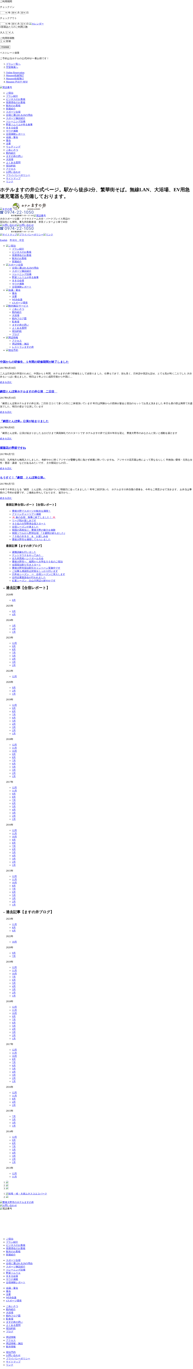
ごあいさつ (12, 150)
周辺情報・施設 (20, 344)
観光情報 (11, 1346)
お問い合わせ (13, 172)
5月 (14, 656)
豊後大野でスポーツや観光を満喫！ (31, 511)
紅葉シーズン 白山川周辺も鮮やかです (33, 580)
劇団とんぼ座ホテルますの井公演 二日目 (28, 391)
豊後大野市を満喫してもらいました (31, 539)
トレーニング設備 (15, 121)
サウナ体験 (12, 131)
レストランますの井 (23, 347)
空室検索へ (12, 67)
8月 (14, 600)
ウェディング (13, 146)
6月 (14, 717)
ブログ (15, 334)
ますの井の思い (14, 156)
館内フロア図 (19, 318)
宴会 (8, 140)
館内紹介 (11, 153)
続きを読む (6, 382)
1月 (14, 632)
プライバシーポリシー (18, 175)
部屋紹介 (11, 108)
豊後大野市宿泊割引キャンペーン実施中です (36, 568)
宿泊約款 (11, 165)
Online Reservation (15, 72)
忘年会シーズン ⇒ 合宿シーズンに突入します (38, 574)
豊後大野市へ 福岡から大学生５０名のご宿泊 (37, 561)
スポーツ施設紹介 (15, 118)
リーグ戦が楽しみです (24, 520)
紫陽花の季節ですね (13, 447)
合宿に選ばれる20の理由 (19, 115)
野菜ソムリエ (13, 1273)
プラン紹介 (12, 96)
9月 (14, 611)
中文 (20, 240)
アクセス (11, 169)
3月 (14, 625)
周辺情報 (11, 1337)
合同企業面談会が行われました (29, 577)
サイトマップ (13, 178)
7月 (14, 652)
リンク (9, 181)
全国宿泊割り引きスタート (26, 564)
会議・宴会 (12, 137)
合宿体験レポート (15, 134)
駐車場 (15, 321)
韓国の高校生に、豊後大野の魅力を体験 (33, 530)
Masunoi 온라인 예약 (17, 81)
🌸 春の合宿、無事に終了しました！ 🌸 (33, 517)
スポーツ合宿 (13, 112)
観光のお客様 (13, 105)
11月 (14, 748)
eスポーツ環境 (20, 302)
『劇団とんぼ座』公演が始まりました (24, 421)
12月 (14, 643)
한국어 (13, 240)
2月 (14, 629)
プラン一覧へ (13, 64)
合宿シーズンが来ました (25, 527)
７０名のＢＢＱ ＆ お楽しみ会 (30, 536)
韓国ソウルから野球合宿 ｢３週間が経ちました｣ (38, 533)
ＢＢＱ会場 (12, 127)
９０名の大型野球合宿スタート (29, 523)
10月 (14, 751)
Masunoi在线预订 (15, 78)
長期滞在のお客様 (15, 102)
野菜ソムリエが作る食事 (19, 124)
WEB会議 (17, 299)
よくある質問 (13, 162)
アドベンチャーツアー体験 (26, 514)
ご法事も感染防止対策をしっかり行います (35, 571)
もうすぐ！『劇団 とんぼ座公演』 (23, 477)
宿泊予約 (11, 1352)
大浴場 (9, 159)
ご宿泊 (9, 93)
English (3, 240)
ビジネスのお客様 (15, 99)
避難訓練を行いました (24, 552)
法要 (8, 143)
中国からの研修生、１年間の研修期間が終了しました (34, 361)
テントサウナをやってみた (27, 555)
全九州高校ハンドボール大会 (27, 558)
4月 (14, 614)
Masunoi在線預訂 (15, 75)
